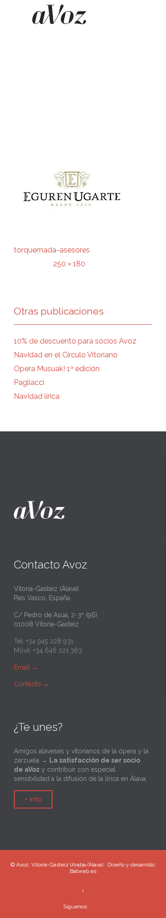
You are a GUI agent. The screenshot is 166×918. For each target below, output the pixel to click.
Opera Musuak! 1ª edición (57, 368)
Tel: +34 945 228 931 (43, 641)
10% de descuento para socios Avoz (75, 341)
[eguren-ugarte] (83, 193)
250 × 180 (69, 263)
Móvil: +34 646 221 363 (48, 650)
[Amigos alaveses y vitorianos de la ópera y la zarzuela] (59, 17)
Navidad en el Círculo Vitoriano (66, 354)
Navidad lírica (36, 396)
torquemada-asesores (52, 250)
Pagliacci (29, 382)
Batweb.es (83, 871)
